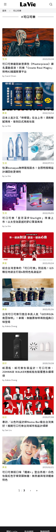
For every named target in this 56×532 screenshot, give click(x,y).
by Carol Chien (9, 76)
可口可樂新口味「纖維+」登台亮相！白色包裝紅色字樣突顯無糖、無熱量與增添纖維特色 (28, 475)
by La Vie (6, 126)
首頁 (4, 10)
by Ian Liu (7, 430)
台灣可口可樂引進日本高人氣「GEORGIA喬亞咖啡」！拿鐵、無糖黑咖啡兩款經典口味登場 (28, 318)
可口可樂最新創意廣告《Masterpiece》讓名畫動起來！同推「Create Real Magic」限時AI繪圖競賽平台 (28, 67)
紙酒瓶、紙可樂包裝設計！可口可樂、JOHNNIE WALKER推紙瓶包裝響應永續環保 (28, 371)
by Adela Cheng (9, 326)
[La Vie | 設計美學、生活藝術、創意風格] (28, 4)
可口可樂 (17, 10)
